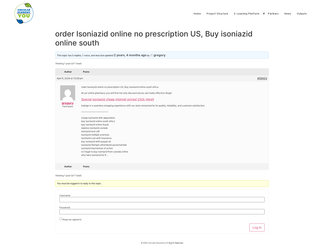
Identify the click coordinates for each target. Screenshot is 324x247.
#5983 (262, 78)
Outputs (302, 13)
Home (197, 13)
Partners (273, 13)
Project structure (217, 13)
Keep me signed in (72, 219)
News (287, 13)
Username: (65, 195)
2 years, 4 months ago (130, 55)
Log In (257, 227)
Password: (64, 207)
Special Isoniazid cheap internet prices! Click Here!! (117, 99)
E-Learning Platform (247, 13)
